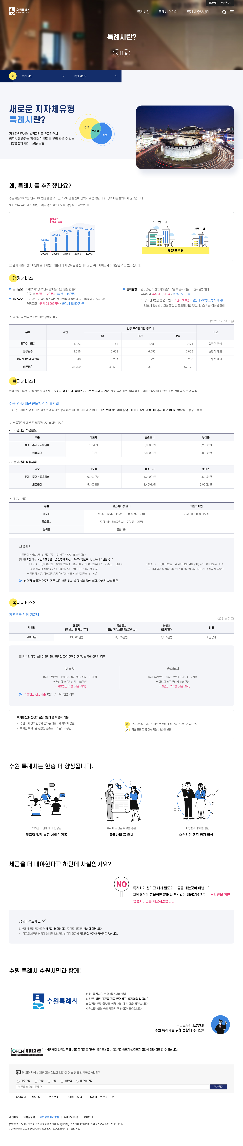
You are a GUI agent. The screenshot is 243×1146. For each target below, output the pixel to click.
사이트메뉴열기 (232, 12)
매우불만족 (86, 1081)
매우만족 (26, 1081)
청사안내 (88, 1117)
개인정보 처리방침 (49, 1117)
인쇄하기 (126, 53)
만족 (41, 1081)
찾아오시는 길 (71, 1117)
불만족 (68, 1081)
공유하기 (117, 53)
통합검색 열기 (224, 12)
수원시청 (226, 3)
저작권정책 (29, 1117)
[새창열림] (27, 1052)
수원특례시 (32, 11)
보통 (54, 1081)
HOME (213, 3)
